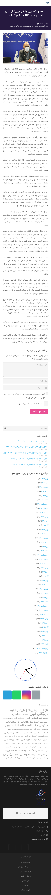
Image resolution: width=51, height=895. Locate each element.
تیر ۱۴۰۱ (45, 495)
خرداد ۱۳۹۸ (44, 644)
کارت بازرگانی (12, 754)
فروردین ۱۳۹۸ (43, 652)
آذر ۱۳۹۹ (45, 576)
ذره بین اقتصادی (32, 732)
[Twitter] (25, 847)
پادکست (31, 750)
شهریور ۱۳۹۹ (43, 589)
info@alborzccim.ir (38, 839)
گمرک (16, 758)
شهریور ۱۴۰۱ (43, 487)
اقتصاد (28, 725)
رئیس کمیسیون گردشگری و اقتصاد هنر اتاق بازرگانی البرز (28, 736)
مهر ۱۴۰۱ (45, 482)
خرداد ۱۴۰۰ (44, 550)
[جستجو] (8, 3)
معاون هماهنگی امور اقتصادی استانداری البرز (30, 747)
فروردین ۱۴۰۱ (43, 508)
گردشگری (20, 758)
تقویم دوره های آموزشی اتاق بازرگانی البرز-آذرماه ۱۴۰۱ (26, 446)
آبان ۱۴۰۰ (44, 529)
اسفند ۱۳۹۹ (44, 563)
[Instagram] (26, 695)
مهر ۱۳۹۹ (45, 584)
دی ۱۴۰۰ (45, 521)
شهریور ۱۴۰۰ (43, 538)
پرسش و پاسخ (26, 876)
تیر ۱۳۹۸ (45, 639)
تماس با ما (25, 885)
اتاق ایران (34, 710)
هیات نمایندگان (42, 750)
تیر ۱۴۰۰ (45, 546)
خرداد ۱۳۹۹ (44, 601)
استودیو (44, 722)
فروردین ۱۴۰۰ (43, 559)
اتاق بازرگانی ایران (24, 714)
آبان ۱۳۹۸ (44, 631)
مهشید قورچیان (11, 747)
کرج (4, 754)
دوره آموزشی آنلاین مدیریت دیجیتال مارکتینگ (29, 458)
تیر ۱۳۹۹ (45, 597)
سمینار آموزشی (37, 739)
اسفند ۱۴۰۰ (44, 512)
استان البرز (31, 717)
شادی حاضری (26, 739)
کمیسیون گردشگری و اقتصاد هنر (34, 758)
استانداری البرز (8, 718)
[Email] (36, 695)
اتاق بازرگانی (23, 710)
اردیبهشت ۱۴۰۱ (42, 504)
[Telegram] (7, 695)
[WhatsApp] (16, 695)
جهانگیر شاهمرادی (17, 729)
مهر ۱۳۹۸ (45, 635)
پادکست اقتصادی (17, 751)
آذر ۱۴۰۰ (45, 525)
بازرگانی (35, 729)
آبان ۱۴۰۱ (45, 478)
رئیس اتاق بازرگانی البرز (14, 732)
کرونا (47, 758)
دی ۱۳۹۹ (45, 572)
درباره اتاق (25, 880)
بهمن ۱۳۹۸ (44, 618)
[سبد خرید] (3, 3)
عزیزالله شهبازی (9, 739)
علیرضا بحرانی (16, 743)
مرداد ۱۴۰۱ (44, 491)
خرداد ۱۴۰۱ (44, 499)
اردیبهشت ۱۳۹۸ (42, 648)
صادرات (18, 739)
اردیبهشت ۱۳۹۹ (42, 606)
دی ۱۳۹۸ (45, 622)
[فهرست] (13, 3)
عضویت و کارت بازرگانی (25, 866)
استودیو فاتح (40, 725)
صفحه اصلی (25, 862)
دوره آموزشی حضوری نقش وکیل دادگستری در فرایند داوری (25, 452)
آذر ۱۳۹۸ (45, 627)
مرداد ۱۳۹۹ (44, 593)
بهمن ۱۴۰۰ (44, 516)
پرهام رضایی (27, 754)
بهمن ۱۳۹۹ (44, 567)
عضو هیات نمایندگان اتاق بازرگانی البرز (36, 743)
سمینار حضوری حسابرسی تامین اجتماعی (31, 440)
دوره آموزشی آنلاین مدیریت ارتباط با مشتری (30, 464)
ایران (39, 729)
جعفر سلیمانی (27, 729)
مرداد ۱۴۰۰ (44, 542)
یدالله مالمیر (10, 758)
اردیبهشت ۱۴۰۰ (42, 555)
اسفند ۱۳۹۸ (44, 614)
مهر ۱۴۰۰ (45, 533)
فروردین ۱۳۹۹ (43, 610)
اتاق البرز (44, 710)
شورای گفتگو (25, 890)
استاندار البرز (19, 718)
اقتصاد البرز (18, 725)
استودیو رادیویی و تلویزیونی (22, 721)
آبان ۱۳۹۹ (44, 580)
